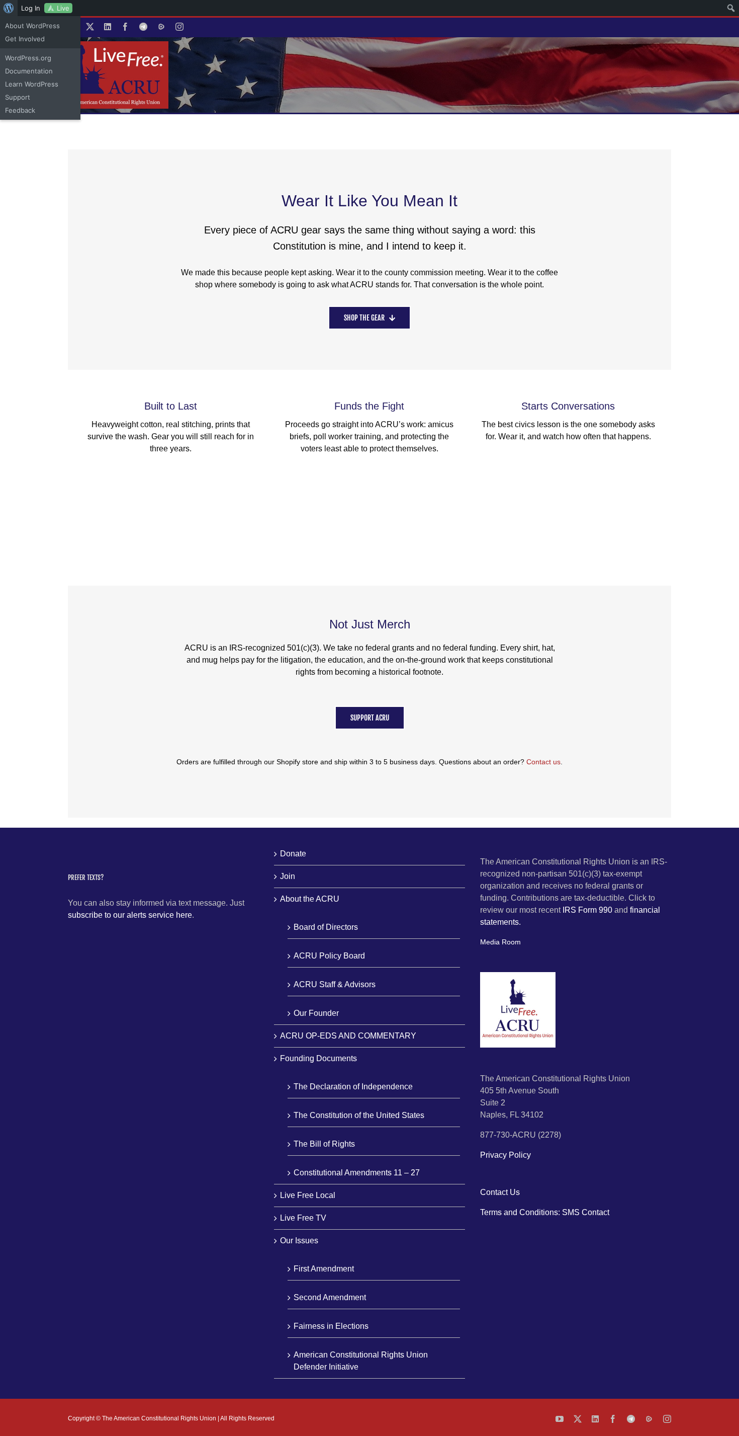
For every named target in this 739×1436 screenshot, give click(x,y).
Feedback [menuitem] (20, 110)
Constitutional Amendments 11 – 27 (357, 1172)
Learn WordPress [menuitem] (31, 84)
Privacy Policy (505, 1155)
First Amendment (324, 1268)
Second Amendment (330, 1297)
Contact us (543, 762)
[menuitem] (9, 8)
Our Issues (299, 1240)
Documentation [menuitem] (29, 71)
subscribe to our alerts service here (130, 915)
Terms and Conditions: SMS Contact (544, 1212)
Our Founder (316, 1013)
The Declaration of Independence (353, 1086)
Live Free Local (307, 1195)
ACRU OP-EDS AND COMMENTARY (348, 1035)
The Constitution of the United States (359, 1115)
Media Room (500, 942)
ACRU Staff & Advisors (335, 984)
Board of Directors (326, 927)
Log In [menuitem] (30, 8)
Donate (293, 853)
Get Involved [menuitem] (25, 39)
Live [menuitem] (63, 8)
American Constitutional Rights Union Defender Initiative (361, 1360)
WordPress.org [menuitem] (28, 58)
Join (287, 876)
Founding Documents (318, 1058)
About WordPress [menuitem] (32, 26)
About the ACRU (309, 899)
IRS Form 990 (587, 910)
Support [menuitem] (17, 97)
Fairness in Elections (331, 1326)
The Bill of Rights (324, 1144)
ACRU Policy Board (329, 955)
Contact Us (500, 1192)
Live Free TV (303, 1218)
